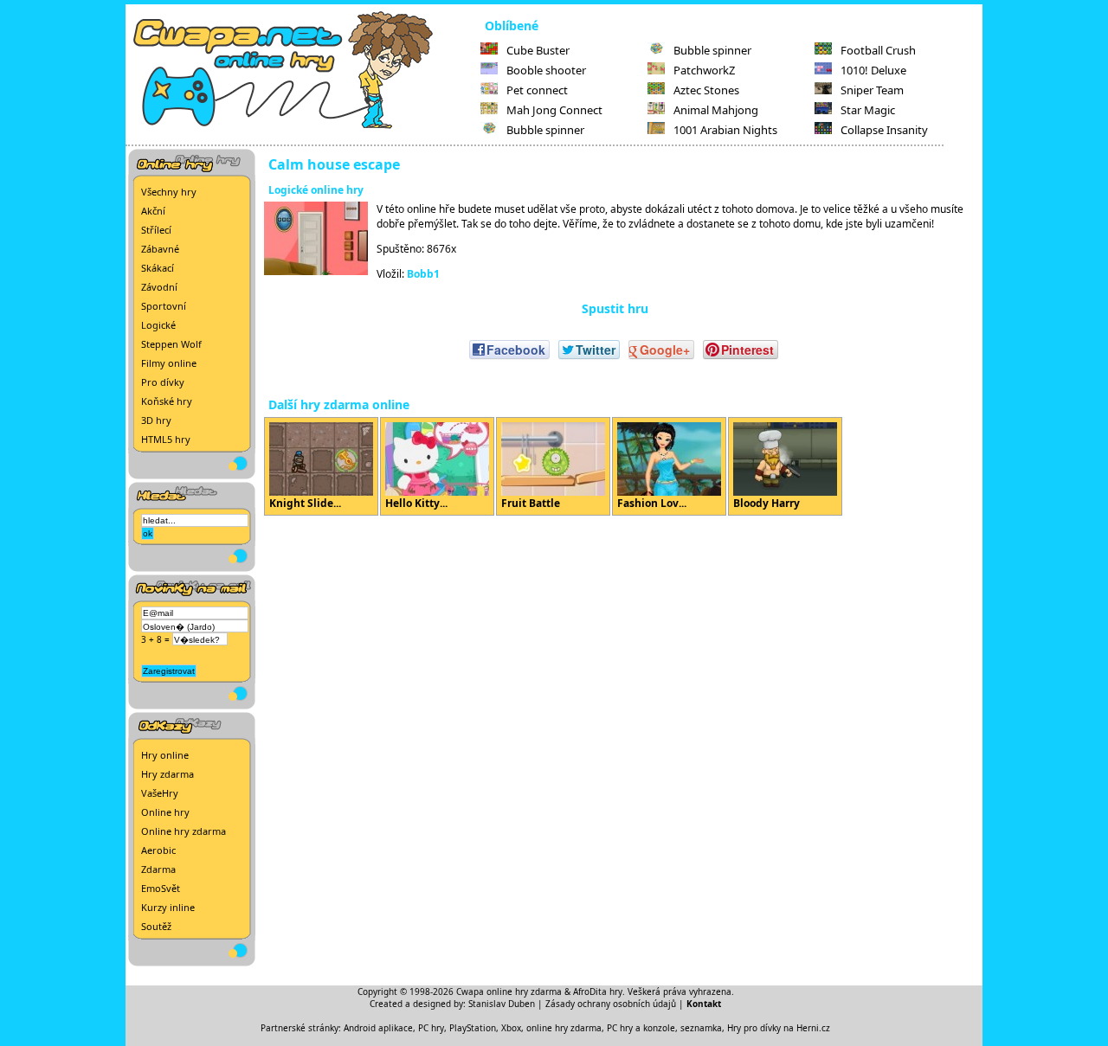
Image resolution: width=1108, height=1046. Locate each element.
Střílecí (156, 229)
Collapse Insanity (884, 130)
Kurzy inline (168, 907)
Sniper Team (872, 90)
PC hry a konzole (641, 1028)
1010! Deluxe (873, 70)
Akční (153, 210)
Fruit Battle (530, 503)
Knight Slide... (305, 503)
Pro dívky (162, 381)
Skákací (157, 267)
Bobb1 (423, 273)
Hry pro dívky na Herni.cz (778, 1028)
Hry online (165, 754)
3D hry (156, 420)
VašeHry (159, 792)
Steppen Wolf (171, 343)
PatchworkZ (704, 70)
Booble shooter (546, 70)
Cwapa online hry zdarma (509, 991)
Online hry (165, 811)
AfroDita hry (597, 991)
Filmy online (168, 362)
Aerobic (158, 850)
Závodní (159, 286)
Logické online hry (316, 190)
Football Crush (878, 50)
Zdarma (158, 869)
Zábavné (160, 248)
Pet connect (537, 90)
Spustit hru (615, 308)
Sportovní (163, 305)
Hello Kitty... (416, 503)
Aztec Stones (706, 90)
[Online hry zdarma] (303, 126)
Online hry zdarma (183, 831)
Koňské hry (166, 401)
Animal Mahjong (715, 110)
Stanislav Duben (501, 1004)
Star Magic (868, 110)
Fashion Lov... (651, 503)
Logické (158, 324)
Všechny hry (168, 191)
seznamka (701, 1028)
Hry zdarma (167, 773)
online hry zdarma (564, 1028)
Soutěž (156, 926)
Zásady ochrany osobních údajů (610, 1004)
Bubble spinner (545, 130)
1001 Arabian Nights (725, 130)
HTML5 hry (165, 439)
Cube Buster (538, 50)
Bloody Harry (766, 503)
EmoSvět (160, 888)
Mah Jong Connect (554, 110)
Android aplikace (378, 1028)
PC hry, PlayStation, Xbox (469, 1028)
